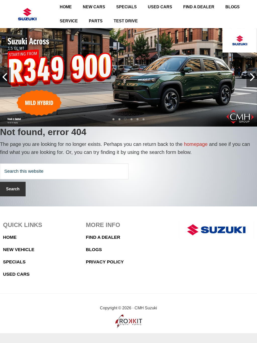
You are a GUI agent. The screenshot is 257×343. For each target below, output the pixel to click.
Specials (14, 261)
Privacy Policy (105, 261)
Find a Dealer (103, 237)
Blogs (94, 249)
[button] (113, 119)
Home (10, 237)
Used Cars (16, 274)
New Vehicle (18, 249)
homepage (196, 144)
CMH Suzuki (27, 14)
